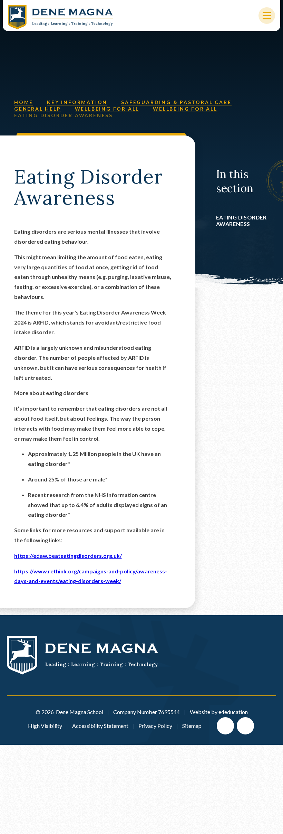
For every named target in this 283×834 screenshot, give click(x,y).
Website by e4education (219, 712)
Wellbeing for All (107, 109)
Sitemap (192, 725)
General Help (37, 109)
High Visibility (45, 725)
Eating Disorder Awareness (63, 115)
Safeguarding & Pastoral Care (176, 102)
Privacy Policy (155, 725)
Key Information (77, 102)
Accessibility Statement (100, 725)
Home (23, 102)
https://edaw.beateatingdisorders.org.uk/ (68, 555)
